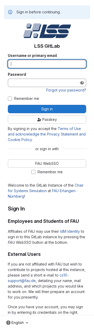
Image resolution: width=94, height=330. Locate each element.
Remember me (26, 98)
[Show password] (82, 83)
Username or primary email (32, 55)
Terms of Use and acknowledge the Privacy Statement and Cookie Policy (47, 134)
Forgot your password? (66, 90)
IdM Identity (70, 231)
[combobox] (17, 323)
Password (17, 74)
